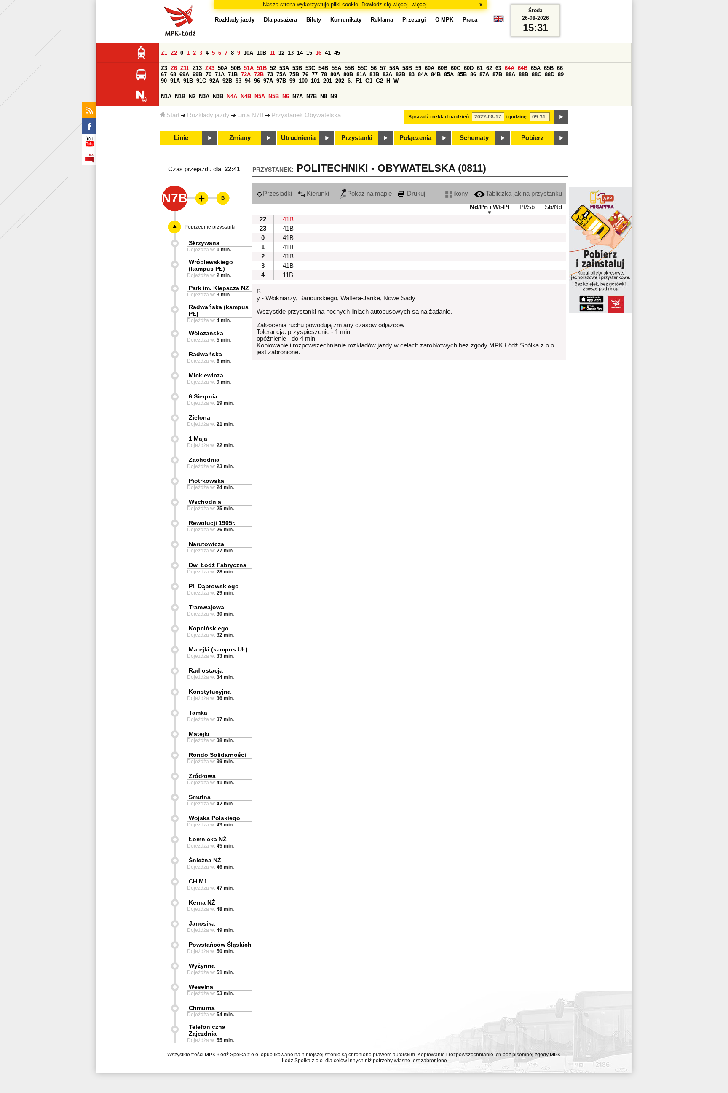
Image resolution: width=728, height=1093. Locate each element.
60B (442, 68)
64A (509, 68)
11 (272, 53)
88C (536, 74)
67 (164, 74)
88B (523, 74)
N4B (246, 96)
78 (324, 74)
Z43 (209, 68)
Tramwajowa (206, 607)
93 (238, 81)
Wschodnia (205, 501)
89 (561, 74)
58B (407, 68)
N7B (311, 96)
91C (201, 81)
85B (462, 74)
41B (288, 219)
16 (318, 53)
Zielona (199, 417)
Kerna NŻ (202, 902)
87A (484, 74)
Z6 (174, 68)
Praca (470, 19)
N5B (273, 96)
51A (249, 68)
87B (497, 74)
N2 (192, 96)
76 (305, 74)
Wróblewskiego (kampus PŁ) (211, 265)
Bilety (313, 19)
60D (469, 68)
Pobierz (532, 138)
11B (288, 275)
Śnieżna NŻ (205, 860)
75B (294, 74)
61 (480, 68)
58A (394, 68)
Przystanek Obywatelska (306, 115)
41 (328, 53)
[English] (498, 21)
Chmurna (202, 1007)
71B (233, 74)
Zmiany (240, 138)
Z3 (164, 68)
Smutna (200, 797)
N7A (297, 96)
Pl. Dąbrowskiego (214, 586)
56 (374, 68)
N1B (180, 96)
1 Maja (198, 438)
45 (337, 53)
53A (284, 68)
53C (310, 68)
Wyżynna (202, 965)
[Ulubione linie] (199, 198)
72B (259, 74)
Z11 (184, 68)
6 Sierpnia (203, 396)
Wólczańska (206, 333)
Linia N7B (250, 115)
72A (246, 74)
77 (315, 74)
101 (315, 81)
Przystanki (356, 138)
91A (175, 81)
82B (400, 74)
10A (248, 53)
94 (248, 81)
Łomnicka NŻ (208, 839)
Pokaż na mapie (369, 193)
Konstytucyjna (210, 691)
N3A (204, 96)
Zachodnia (204, 459)
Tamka (198, 712)
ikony (460, 193)
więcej (419, 4)
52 (273, 68)
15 (309, 53)
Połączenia (415, 138)
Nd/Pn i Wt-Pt (489, 207)
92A (214, 81)
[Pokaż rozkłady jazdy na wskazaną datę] (561, 117)
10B (261, 53)
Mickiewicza (206, 375)
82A (387, 74)
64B (522, 68)
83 (412, 74)
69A (184, 74)
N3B (218, 96)
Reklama (382, 19)
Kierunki (318, 193)
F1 (359, 81)
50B (236, 68)
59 (418, 68)
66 (560, 68)
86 (473, 74)
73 (270, 74)
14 (300, 53)
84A (423, 74)
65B (549, 68)
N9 (333, 96)
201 (327, 81)
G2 (379, 81)
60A (429, 68)
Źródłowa (202, 776)
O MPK (444, 19)
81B (374, 74)
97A (268, 81)
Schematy (474, 138)
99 (292, 81)
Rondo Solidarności (217, 754)
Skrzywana (204, 243)
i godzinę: (517, 117)
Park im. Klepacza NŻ (219, 288)
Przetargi (414, 19)
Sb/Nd (553, 207)
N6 (285, 96)
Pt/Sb (527, 207)
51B (262, 68)
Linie (181, 138)
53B (297, 68)
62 (489, 68)
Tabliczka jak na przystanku (524, 193)
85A (449, 74)
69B (197, 74)
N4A (232, 96)
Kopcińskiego (209, 628)
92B (227, 81)
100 (303, 81)
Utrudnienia (298, 138)
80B (348, 74)
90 (164, 81)
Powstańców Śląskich (220, 944)
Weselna (201, 986)
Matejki (199, 733)
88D (549, 74)
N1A (166, 96)
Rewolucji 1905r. (212, 523)
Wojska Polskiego (214, 818)
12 (281, 53)
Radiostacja (206, 670)
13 (291, 53)
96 (257, 81)
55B (349, 68)
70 (208, 74)
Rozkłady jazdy (208, 115)
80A (335, 74)
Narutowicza (206, 544)
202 (339, 81)
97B (281, 81)
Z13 (197, 68)
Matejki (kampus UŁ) (218, 649)
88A (510, 74)
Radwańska (205, 354)
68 (173, 74)
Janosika (202, 923)
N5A (259, 96)
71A (220, 74)
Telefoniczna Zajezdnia (207, 1030)
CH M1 (198, 881)
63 (498, 68)
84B (436, 74)
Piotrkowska (206, 480)
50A (223, 68)
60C (455, 68)
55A (336, 68)
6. (350, 81)
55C (362, 68)
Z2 (174, 53)
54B (323, 68)
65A (536, 68)
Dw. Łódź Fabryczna (217, 565)
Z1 (164, 53)
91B (188, 81)
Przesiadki (277, 193)
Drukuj (415, 193)
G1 (368, 81)
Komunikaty (345, 19)
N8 (323, 96)
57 (383, 68)
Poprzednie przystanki (210, 227)
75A (281, 74)
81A (361, 74)
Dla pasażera (280, 19)
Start (172, 115)
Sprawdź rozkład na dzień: (439, 117)
